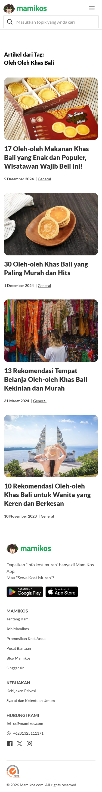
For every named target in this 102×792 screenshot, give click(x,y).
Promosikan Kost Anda (26, 638)
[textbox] (51, 21)
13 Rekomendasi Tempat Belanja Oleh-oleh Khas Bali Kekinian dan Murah (45, 379)
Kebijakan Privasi (21, 690)
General (44, 179)
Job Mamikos (18, 628)
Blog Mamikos (18, 658)
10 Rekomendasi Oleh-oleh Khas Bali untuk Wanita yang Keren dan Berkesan (47, 494)
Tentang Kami (18, 619)
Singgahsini (16, 668)
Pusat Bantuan (19, 648)
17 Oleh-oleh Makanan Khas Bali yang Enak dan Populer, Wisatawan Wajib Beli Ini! (46, 157)
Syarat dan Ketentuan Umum (31, 700)
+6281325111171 (28, 733)
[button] (51, 21)
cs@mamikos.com (28, 723)
